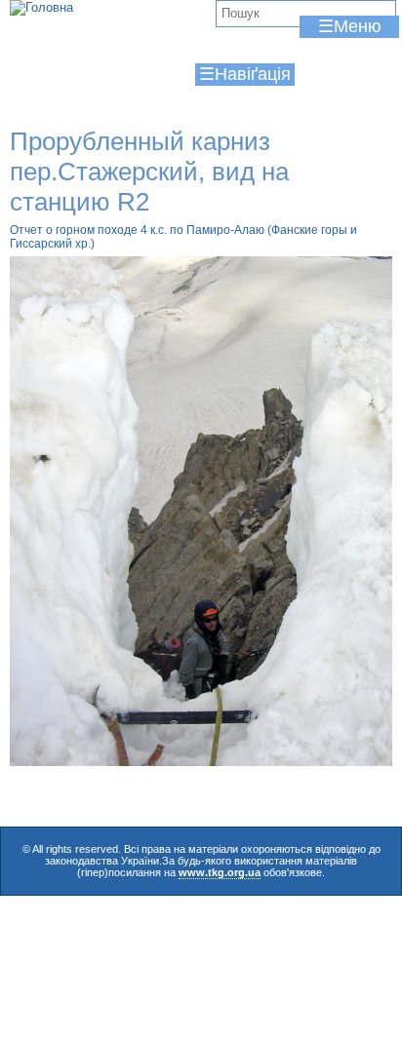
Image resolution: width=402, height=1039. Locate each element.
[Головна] (41, 8)
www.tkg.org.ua (220, 872)
